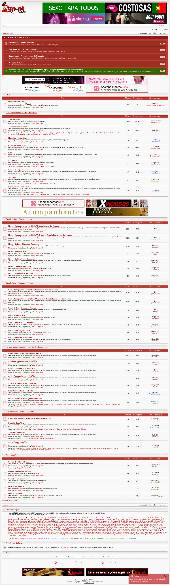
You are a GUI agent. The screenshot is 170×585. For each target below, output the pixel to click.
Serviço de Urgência (16, 170)
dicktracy (107, 521)
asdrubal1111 (149, 518)
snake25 (68, 532)
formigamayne (95, 522)
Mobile (29, 183)
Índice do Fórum (8, 33)
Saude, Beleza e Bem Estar (18, 187)
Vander (75, 534)
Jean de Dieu (154, 164)
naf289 (79, 527)
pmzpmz (126, 529)
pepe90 (57, 529)
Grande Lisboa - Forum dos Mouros (19, 219)
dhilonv (154, 437)
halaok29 (11, 524)
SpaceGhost (154, 294)
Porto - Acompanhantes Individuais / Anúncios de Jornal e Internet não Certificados (39, 299)
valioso (154, 474)
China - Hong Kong (49, 448)
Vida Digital (37, 183)
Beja (25, 404)
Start (99, 532)
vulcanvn (98, 534)
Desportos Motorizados (17, 134)
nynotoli (136, 527)
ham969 (17, 524)
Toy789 (16, 534)
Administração (11, 455)
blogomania (72, 519)
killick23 (40, 526)
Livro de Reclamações (16, 486)
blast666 (60, 519)
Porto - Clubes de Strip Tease (19, 330)
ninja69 (116, 527)
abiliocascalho (73, 518)
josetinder (21, 526)
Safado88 (146, 530)
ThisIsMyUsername (123, 532)
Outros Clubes (75, 133)
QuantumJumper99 (25, 530)
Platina (112, 538)
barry (21, 519)
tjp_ (154, 532)
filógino (154, 262)
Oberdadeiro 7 (144, 527)
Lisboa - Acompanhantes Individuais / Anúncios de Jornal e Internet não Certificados (40, 235)
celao (122, 519)
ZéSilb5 (24, 535)
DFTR (90, 521)
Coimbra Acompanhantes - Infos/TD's (22, 361)
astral (161, 518)
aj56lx (88, 518)
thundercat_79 (134, 532)
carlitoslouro (116, 519)
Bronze (57, 538)
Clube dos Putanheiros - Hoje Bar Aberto (21, 113)
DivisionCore (99, 581)
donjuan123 (149, 521)
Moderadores (101, 538)
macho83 (104, 526)
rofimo (114, 530)
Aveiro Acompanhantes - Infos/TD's (21, 376)
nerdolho (90, 527)
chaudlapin (142, 519)
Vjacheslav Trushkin (80, 581)
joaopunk (121, 524)
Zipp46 (19, 535)
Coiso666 (11, 521)
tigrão (19, 107)
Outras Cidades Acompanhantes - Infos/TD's (25, 398)
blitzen (65, 519)
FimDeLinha (154, 132)
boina (78, 519)
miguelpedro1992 (23, 527)
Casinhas (155, 269)
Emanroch (23, 522)
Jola (15, 526)
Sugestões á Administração (18, 479)
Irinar (55, 524)
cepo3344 (128, 519)
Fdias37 (48, 522)
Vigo (25, 429)
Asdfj (142, 518)
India (81, 448)
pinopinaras (154, 122)
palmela (19, 529)
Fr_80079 (108, 522)
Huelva (40, 429)
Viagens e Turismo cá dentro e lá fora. (80, 194)
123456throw (54, 518)
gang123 (138, 522)
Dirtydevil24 (124, 521)
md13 (141, 526)
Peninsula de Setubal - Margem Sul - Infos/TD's (25, 354)
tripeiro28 (37, 534)
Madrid (19, 429)
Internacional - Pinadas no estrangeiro (20, 411)
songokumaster (76, 532)
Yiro (126, 534)
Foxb (102, 522)
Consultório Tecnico (23, 166)
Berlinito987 (35, 519)
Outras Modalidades (34, 134)
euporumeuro (31, 522)
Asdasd (154, 341)
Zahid (137, 534)
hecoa (22, 524)
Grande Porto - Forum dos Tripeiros (19, 283)
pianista (80, 529)
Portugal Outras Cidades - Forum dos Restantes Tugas (27, 347)
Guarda (22, 406)
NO (154, 254)
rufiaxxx (139, 530)
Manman (118, 526)
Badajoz (59, 429)
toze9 (21, 534)
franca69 (114, 522)
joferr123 (156, 524)
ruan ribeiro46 (132, 530)
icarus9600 (42, 524)
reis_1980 (102, 530)
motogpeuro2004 (55, 527)
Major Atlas (110, 526)
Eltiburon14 (11, 522)
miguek (151, 526)
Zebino (154, 386)
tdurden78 (105, 532)
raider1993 (66, 530)
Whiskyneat (110, 534)
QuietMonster (37, 530)
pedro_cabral (42, 529)
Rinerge (108, 530)
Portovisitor (138, 529)
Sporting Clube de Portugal (60, 133)
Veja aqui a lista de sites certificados (20, 229)
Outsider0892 (12, 529)
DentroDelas (154, 141)
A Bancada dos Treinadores (18, 127)
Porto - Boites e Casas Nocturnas (21, 323)
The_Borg (112, 532)
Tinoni (154, 447)
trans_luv (155, 333)
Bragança (33, 404)
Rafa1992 (59, 530)
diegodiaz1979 (115, 521)
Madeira (59, 404)
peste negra (73, 529)
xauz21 (121, 534)
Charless (135, 519)
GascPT (148, 522)
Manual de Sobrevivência (17, 138)
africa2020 (82, 518)
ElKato (154, 371)
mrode (64, 527)
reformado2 (94, 530)
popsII (132, 529)
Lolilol (74, 526)
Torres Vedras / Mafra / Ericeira (92, 404)
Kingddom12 (48, 526)
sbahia (18, 532)
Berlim (19, 438)
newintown (97, 527)
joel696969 (148, 524)
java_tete (80, 524)
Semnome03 (25, 532)
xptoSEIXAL (154, 357)
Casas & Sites (64, 538)
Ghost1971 (155, 522)
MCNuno (135, 526)
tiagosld (149, 532)
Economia (36, 166)
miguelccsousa (13, 527)
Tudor (54, 534)
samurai (160, 530)
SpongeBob (39, 107)
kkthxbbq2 (56, 526)
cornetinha (18, 521)
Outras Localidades (79, 429)
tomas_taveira (154, 427)
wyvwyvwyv (155, 239)
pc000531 (34, 529)
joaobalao (155, 318)
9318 (66, 518)
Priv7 (160, 529)
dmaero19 (138, 521)
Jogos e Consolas (49, 183)
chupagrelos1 (155, 519)
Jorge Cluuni (26, 107)
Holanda (74, 448)
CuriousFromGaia (44, 521)
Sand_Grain (12, 532)
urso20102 (69, 534)
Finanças (44, 166)
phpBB (84, 580)
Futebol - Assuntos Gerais (114, 133)
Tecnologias (12, 177)
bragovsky (99, 519)
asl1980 (156, 518)
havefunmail (154, 230)
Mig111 (145, 526)
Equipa (16, 500)
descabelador (154, 420)
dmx (143, 521)
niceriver (104, 527)
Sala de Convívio (14, 119)
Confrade (86, 538)
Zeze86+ (161, 534)
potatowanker (146, 529)
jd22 (91, 524)
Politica (52, 166)
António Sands (128, 518)
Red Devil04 (86, 530)
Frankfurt (27, 438)
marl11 (124, 526)
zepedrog (149, 534)
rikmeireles (154, 364)
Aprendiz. (47, 538)
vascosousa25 (90, 534)
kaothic (35, 526)
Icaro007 (35, 524)
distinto (131, 521)
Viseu (15, 406)
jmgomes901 (106, 524)
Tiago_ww (143, 532)
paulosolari (26, 529)
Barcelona (32, 429)
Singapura (26, 450)
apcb (154, 403)
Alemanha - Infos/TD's (16, 433)
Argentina (27, 448)
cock (162, 519)
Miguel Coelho (158, 526)
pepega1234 (65, 529)
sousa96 (94, 532)
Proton (10, 530)
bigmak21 (53, 519)
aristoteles (136, 518)
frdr (119, 522)
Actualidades (13, 160)
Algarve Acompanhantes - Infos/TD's (22, 383)
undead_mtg (61, 534)
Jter (26, 526)
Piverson (114, 529)
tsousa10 (44, 534)
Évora (52, 404)
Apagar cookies (7, 500)
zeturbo (155, 534)
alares (93, 518)
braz (104, 519)
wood (117, 534)
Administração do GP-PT (154, 105)
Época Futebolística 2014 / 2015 (93, 133)
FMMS (87, 522)
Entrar (165, 26)
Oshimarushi (162, 527)
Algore (97, 518)
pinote (108, 529)
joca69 (142, 524)
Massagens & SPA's (59, 194)
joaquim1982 (135, 524)
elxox (17, 522)
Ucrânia (48, 450)
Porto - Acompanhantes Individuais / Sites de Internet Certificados (33, 290)
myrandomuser (71, 527)
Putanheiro (123, 538)
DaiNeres (155, 277)
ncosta (84, 527)
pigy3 (85, 529)
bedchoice (27, 519)
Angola (19, 448)
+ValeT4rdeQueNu (43, 518)
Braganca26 (91, 519)
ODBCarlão (153, 527)
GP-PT (8, 95)
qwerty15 (45, 530)
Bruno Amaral (154, 156)
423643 (61, 518)
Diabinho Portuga (97, 521)
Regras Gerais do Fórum (25, 468)
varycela (81, 534)
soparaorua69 (86, 532)
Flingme (82, 522)
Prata (117, 538)
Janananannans (71, 524)
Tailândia (41, 450)
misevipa (33, 527)
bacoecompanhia (13, 519)
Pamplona (67, 429)
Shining (57, 532)
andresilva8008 (105, 518)
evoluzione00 (41, 522)
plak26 (154, 379)
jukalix (30, 526)
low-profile (154, 181)
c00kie (109, 519)
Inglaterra (88, 448)
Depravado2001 (81, 521)
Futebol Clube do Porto (41, 133)
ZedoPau (142, 534)
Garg (143, 522)
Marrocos (97, 448)
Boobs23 (83, 519)
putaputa (15, 530)
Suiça (34, 450)
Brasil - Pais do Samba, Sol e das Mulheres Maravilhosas (29, 419)
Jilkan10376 (97, 524)
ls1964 (86, 526)
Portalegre (67, 404)
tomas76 (159, 532)
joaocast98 (114, 524)
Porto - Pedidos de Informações (20, 338)
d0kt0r (52, 521)
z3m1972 (131, 534)
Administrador (19, 538)
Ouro (107, 538)
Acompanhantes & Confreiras (33, 538)
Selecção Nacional (49, 134)
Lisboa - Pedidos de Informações (20, 274)
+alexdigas (33, 518)
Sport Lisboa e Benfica (24, 133)
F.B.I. (10, 153)
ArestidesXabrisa (154, 394)
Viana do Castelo (110, 404)
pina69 (95, 529)
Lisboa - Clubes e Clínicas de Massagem (23, 244)
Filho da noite (62, 522)
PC (24, 183)
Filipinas (59, 448)
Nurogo (131, 527)
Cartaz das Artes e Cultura (18, 145)
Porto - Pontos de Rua (16, 315)
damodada (65, 521)
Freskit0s (124, 522)
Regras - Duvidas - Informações (20, 462)
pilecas (90, 529)
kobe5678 (63, 526)
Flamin (77, 522)
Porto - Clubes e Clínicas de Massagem (23, 308)
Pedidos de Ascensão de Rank (19, 471)
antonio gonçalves (117, 518)
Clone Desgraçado (76, 538)
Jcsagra (86, 524)
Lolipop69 (80, 526)
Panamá (115, 448)
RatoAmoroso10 (76, 530)
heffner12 (28, 524)
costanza (25, 521)
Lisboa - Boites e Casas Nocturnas (21, 259)
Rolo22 (119, 530)
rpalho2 (124, 530)
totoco (165, 532)
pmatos (120, 529)
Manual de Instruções (16, 101)
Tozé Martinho (28, 534)
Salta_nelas (154, 530)
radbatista (52, 530)
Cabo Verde (36, 448)
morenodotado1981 (43, 527)
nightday (110, 527)
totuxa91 (10, 534)
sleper (62, 532)
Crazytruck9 (33, 521)
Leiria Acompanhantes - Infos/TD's (21, 391)
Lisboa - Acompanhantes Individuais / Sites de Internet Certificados (33, 226)
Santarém (76, 404)
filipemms (71, 522)
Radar (33, 107)
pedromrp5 (50, 529)
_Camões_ (154, 466)
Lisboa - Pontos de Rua (17, 251)
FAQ (160, 26)
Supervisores (131, 538)
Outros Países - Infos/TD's (18, 442)
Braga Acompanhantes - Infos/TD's (21, 369)
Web (18, 183)
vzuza (104, 534)
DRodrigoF (157, 521)
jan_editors (61, 524)
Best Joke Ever (44, 519)
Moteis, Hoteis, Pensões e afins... (28, 194)
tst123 (50, 534)
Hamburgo (35, 438)
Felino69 (55, 522)
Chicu (148, 519)
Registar (5, 26)
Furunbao (131, 522)
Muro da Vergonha (15, 494)
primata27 (155, 529)
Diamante (93, 538)
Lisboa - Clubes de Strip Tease (19, 266)
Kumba (69, 526)
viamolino (155, 247)
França (67, 448)
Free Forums (91, 581)
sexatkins (51, 532)
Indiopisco (50, 524)
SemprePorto (34, 532)
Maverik (129, 526)
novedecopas (123, 527)
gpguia (154, 311)
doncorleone (155, 148)
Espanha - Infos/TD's (16, 423)
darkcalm (73, 521)
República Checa (15, 450)
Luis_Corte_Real (94, 526)
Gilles (161, 522)
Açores (19, 404)
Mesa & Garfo (45, 194)
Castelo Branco (43, 404)
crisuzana (154, 489)
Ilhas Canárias (49, 429)
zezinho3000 (12, 535)
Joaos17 (128, 524)
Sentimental (43, 532)
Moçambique (106, 448)
